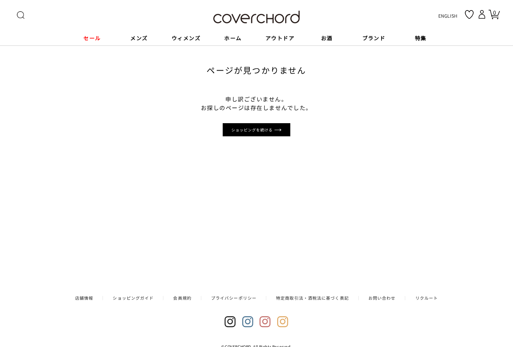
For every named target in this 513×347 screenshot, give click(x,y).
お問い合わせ (382, 298)
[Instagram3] (265, 321)
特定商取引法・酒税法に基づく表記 (312, 298)
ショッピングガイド (133, 298)
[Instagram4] (282, 321)
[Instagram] (230, 321)
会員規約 (182, 298)
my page (482, 14)
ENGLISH (447, 15)
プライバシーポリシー (233, 298)
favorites (469, 14)
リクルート (426, 298)
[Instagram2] (247, 321)
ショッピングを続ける (252, 130)
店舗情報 (84, 298)
